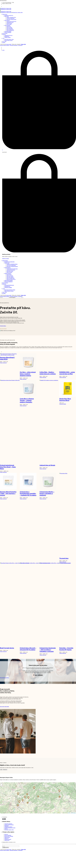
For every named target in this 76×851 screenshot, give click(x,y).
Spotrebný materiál (7, 839)
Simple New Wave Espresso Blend (65, 399)
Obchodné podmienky (14, 45)
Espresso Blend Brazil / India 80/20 (7, 358)
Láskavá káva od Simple (47, 465)
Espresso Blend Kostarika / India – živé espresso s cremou (8, 493)
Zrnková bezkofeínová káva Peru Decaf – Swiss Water (8, 467)
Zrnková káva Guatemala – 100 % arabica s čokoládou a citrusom (48, 649)
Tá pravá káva (63, 558)
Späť (1, 769)
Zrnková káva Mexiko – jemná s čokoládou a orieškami (47, 493)
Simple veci (6, 838)
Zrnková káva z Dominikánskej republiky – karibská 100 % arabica (28, 493)
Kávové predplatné (7, 835)
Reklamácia (20, 45)
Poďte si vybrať (5, 258)
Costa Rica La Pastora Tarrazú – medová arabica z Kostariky (27, 400)
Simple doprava (7, 837)
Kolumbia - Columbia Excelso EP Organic (66, 649)
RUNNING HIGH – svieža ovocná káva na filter (67, 373)
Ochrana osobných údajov (4, 45)
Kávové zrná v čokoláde (8, 836)
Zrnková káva (6, 840)
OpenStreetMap (73, 812)
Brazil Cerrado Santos (7, 648)
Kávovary (6, 834)
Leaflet (69, 812)
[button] (59, 790)
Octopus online (8, 44)
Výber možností (3, 362)
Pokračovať (5, 769)
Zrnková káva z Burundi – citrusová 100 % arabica (28, 649)
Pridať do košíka (62, 404)
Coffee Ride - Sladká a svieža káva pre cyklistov (48, 373)
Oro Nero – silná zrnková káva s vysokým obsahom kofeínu (28, 373)
